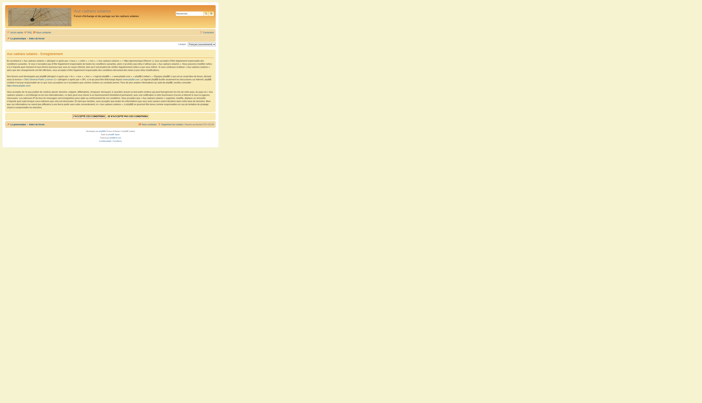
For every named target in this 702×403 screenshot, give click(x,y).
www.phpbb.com (131, 79)
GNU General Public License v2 (40, 79)
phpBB (102, 131)
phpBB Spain (114, 134)
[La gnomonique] (40, 16)
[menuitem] (28, 32)
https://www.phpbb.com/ (18, 85)
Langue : (182, 44)
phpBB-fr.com (115, 138)
